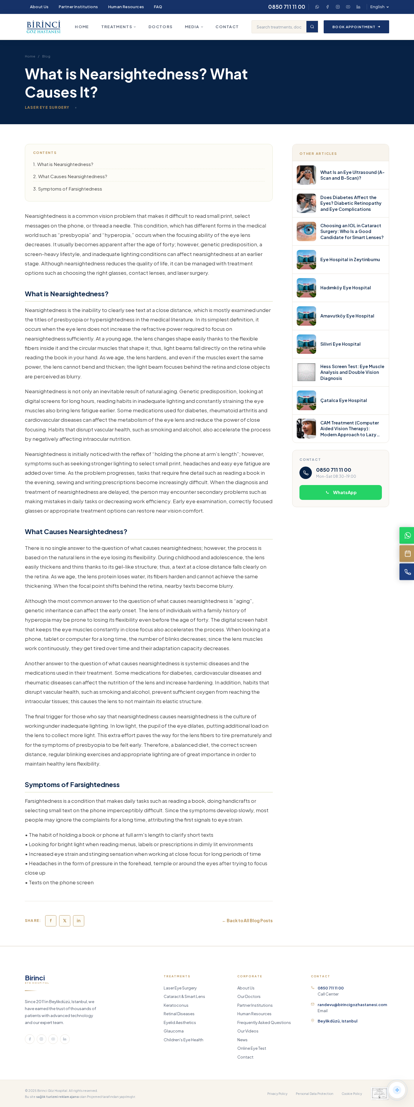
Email (352, 1007)
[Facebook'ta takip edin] (30, 1039)
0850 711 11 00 (286, 6)
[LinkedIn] (358, 7)
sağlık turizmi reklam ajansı (57, 1097)
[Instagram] (337, 7)
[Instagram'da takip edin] (41, 1039)
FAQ (158, 6)
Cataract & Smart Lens (184, 996)
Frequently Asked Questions (264, 1022)
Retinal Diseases (179, 1013)
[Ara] (312, 26)
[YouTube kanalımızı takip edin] (53, 1039)
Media (192, 26)
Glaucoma (174, 1031)
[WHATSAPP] (406, 535)
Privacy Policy (277, 1093)
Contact (227, 26)
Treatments (116, 26)
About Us (39, 6)
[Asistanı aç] (397, 1090)
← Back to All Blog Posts (247, 920)
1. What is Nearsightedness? (63, 164)
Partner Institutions (78, 6)
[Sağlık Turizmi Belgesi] (379, 1093)
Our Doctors (249, 996)
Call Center (331, 991)
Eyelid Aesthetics (180, 1022)
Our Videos (248, 1031)
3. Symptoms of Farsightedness (67, 188)
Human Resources (126, 6)
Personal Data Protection (314, 1093)
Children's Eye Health (183, 1039)
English (377, 6)
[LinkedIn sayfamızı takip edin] (65, 1039)
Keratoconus (176, 1005)
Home (82, 26)
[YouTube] (348, 7)
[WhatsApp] (317, 7)
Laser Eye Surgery (180, 988)
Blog (46, 56)
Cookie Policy (352, 1093)
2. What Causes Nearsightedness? (70, 176)
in (79, 920)
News (242, 1039)
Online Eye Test (251, 1048)
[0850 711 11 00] (406, 571)
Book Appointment (354, 27)
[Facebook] (327, 7)
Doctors (160, 26)
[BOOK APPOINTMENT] (406, 553)
